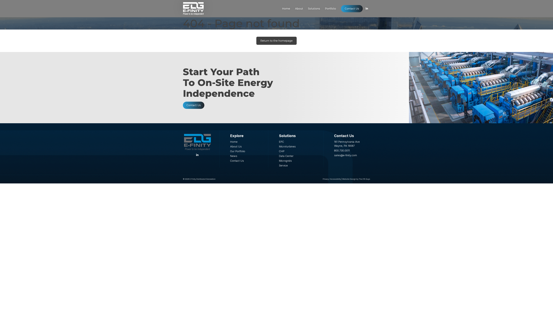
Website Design (349, 179)
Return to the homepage (276, 40)
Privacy (326, 179)
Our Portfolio (237, 151)
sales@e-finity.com (345, 155)
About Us (236, 146)
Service (283, 165)
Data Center (286, 156)
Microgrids (285, 160)
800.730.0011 (342, 150)
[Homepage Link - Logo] (193, 8)
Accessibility (335, 179)
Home (233, 141)
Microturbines (287, 146)
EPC (281, 141)
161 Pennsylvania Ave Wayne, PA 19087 (347, 143)
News (233, 156)
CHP (281, 151)
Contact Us (193, 105)
